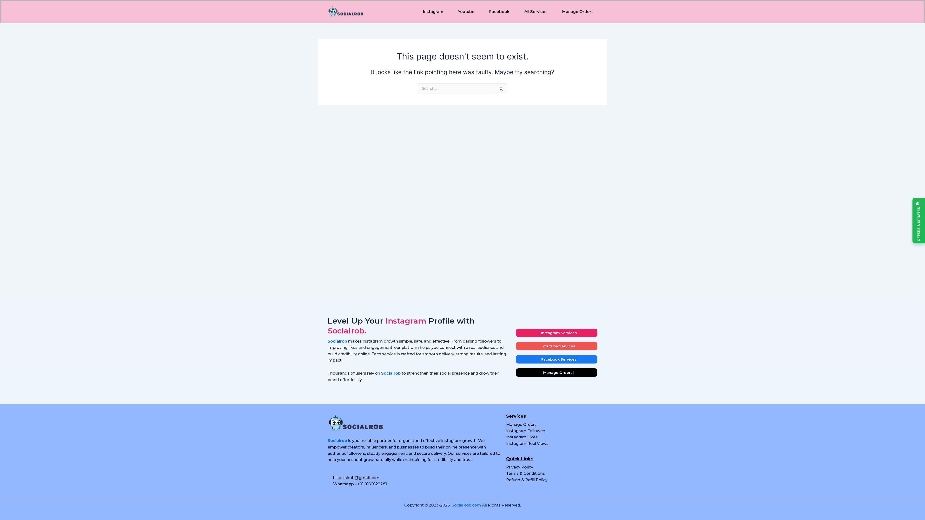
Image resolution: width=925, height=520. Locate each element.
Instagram (433, 11)
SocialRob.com (466, 505)
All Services (536, 11)
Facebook (499, 11)
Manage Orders (578, 11)
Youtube (466, 11)
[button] (434, 11)
